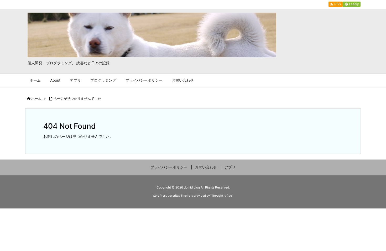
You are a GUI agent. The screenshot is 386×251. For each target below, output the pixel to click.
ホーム (36, 98)
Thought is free (221, 195)
